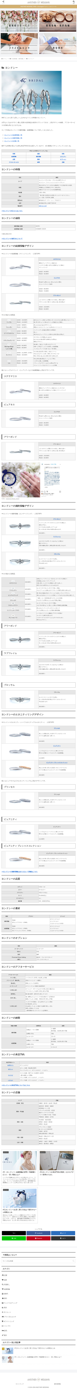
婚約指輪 (38, 156)
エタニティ (63, 156)
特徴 (14, 153)
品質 (14, 159)
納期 (38, 162)
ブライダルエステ (10, 1317)
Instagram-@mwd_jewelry (12, 498)
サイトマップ (20, 1384)
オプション (63, 159)
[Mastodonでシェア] (30, 830)
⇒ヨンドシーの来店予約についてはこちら (16, 1085)
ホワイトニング (8, 1321)
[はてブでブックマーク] (64, 835)
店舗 (63, 162)
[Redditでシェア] (47, 835)
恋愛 (5, 1275)
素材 (38, 159)
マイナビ (10, 1075)
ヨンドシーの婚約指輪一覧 (13, 138)
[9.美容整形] (57, 43)
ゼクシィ (10, 1069)
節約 (5, 1298)
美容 (5, 1307)
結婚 (5, 1280)
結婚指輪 (13, 156)
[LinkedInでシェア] (47, 841)
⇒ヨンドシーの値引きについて (12, 238)
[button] (63, 1238)
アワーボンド (57, 295)
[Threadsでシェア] (30, 835)
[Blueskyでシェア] (47, 830)
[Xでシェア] (12, 830)
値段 (38, 153)
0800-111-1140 (43, 206)
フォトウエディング (10, 1303)
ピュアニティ (57, 745)
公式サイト (10, 1065)
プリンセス (57, 728)
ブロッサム (57, 554)
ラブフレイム (57, 536)
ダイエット (7, 1312)
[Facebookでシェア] (12, 835)
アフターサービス (14, 162)
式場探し (6, 1284)
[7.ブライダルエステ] (19, 43)
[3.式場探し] (19, 21)
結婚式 (5, 1293)
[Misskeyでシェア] (64, 830)
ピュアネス (57, 277)
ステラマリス (57, 259)
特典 (63, 153)
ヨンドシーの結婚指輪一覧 (13, 135)
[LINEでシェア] (12, 841)
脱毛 (5, 1330)
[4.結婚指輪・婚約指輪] (57, 21)
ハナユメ (10, 1080)
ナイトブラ (7, 1326)
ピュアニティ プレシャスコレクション (57, 762)
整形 (5, 1335)
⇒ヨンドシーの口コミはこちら (12, 211)
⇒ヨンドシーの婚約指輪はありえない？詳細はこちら (20, 871)
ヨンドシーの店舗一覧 (11, 141)
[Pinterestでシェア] (30, 841)
